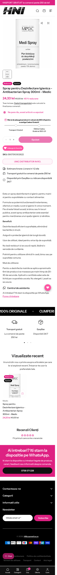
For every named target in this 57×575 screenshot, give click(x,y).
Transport (27, 560)
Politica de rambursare (14, 556)
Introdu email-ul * (13, 518)
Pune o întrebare (11, 296)
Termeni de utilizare (11, 560)
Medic (5, 401)
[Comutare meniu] (51, 11)
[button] (41, 23)
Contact (37, 560)
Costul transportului (23, 103)
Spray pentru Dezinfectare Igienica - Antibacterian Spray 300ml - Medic (14, 409)
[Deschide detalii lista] (47, 287)
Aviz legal (47, 560)
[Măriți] (27, 43)
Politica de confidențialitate (39, 556)
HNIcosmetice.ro (31, 536)
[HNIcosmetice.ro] (14, 10)
